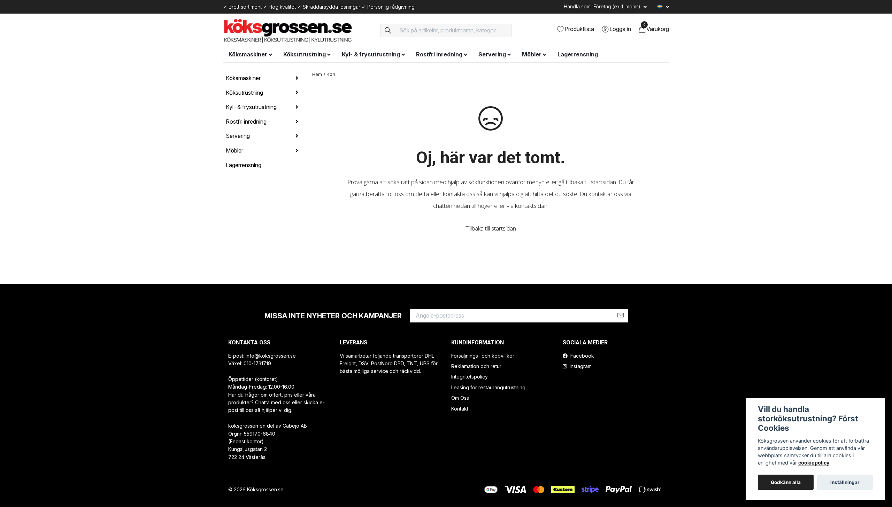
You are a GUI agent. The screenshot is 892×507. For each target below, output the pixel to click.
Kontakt (459, 409)
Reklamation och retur (476, 366)
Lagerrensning (578, 54)
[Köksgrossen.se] (297, 30)
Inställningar (845, 482)
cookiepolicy (813, 463)
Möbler (531, 54)
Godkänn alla (786, 482)
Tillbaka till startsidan (491, 228)
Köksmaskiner (248, 54)
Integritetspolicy (469, 377)
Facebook (581, 356)
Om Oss (460, 398)
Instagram (580, 366)
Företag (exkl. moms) (617, 6)
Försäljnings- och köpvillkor (482, 356)
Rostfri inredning (439, 54)
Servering (492, 54)
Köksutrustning (304, 54)
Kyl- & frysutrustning (371, 54)
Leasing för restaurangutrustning (488, 387)
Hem (317, 74)
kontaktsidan (531, 206)
